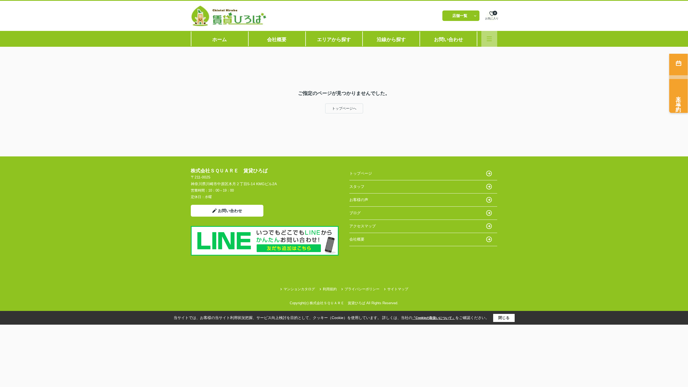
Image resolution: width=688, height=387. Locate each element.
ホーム (219, 39)
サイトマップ (397, 289)
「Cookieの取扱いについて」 (433, 318)
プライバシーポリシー (362, 289)
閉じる (504, 318)
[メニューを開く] (489, 39)
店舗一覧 (459, 15)
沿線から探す (391, 39)
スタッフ (356, 186)
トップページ (360, 173)
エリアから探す (334, 39)
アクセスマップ (362, 226)
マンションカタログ (299, 289)
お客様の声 (358, 200)
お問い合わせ (448, 39)
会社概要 (276, 39)
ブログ (355, 213)
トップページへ (344, 108)
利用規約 (330, 289)
